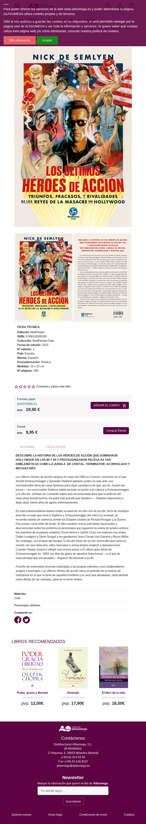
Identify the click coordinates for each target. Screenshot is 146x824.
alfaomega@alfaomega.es (73, 765)
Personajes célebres (27, 605)
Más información (19, 40)
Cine (17, 598)
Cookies (129, 814)
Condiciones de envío (93, 814)
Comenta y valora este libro (53, 386)
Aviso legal (55, 814)
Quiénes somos (21, 814)
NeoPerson (37, 332)
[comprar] (33, 653)
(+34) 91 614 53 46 (73, 757)
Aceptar (47, 40)
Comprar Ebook (116, 430)
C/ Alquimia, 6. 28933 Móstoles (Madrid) (73, 752)
